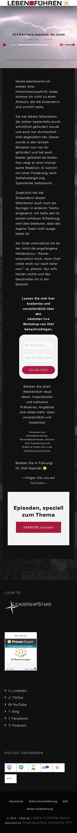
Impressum (16, 801)
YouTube (37, 483)
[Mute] (62, 45)
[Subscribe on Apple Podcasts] (11, 767)
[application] (38, 44)
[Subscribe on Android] (35, 767)
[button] (66, 3)
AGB (65, 801)
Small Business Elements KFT (47, 822)
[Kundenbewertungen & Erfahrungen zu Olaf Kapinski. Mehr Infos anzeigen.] (21, 651)
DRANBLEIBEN (38, 370)
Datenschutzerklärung (37, 450)
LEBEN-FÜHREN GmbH (50, 818)
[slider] (70, 47)
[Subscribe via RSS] (59, 767)
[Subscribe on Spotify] (23, 767)
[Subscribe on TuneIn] (47, 767)
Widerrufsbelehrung (40, 809)
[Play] (4, 44)
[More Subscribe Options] (11, 778)
